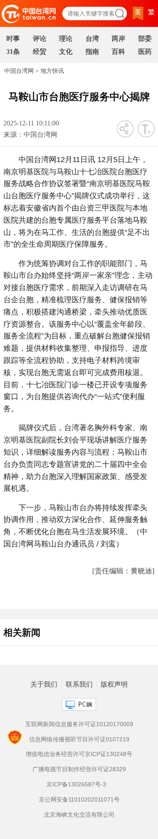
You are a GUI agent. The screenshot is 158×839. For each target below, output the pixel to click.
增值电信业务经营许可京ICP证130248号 (79, 754)
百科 (118, 51)
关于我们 (43, 684)
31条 (13, 51)
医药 (145, 51)
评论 (39, 38)
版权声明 (114, 684)
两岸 (118, 38)
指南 (92, 51)
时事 (13, 38)
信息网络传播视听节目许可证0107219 (79, 739)
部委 (145, 38)
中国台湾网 (19, 71)
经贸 (39, 51)
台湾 (92, 38)
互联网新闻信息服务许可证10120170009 (79, 724)
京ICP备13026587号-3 (76, 784)
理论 (65, 38)
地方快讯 (52, 71)
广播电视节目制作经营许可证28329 (79, 769)
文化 (65, 51)
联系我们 (79, 684)
